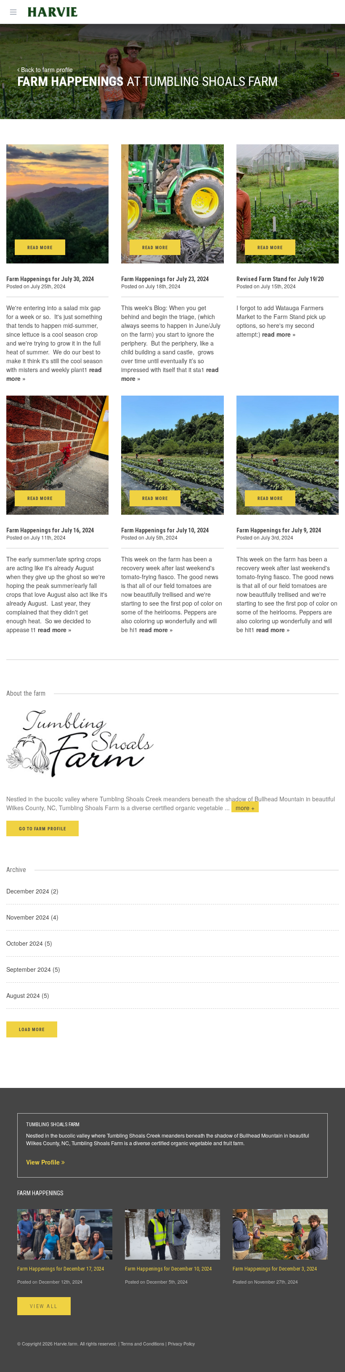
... (240, 807)
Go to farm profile (42, 829)
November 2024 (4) (32, 917)
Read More (40, 247)
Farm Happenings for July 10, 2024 (165, 530)
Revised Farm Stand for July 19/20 (280, 279)
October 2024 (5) (29, 943)
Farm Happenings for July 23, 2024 (165, 279)
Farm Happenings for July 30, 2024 (50, 279)
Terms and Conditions (142, 1343)
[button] (31, 1029)
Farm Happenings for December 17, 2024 (60, 1269)
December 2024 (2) (32, 891)
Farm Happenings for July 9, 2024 (278, 530)
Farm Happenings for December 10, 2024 (168, 1269)
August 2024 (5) (27, 995)
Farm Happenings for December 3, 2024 (275, 1269)
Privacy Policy (181, 1343)
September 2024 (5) (33, 969)
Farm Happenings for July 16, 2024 (50, 530)
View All (44, 1306)
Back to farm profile (46, 69)
